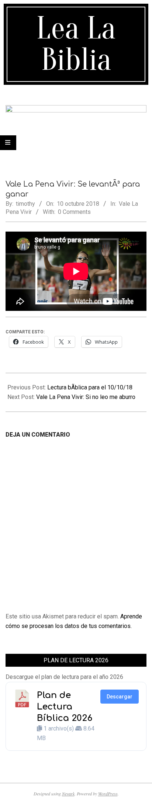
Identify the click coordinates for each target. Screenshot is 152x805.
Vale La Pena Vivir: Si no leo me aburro (85, 396)
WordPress (108, 794)
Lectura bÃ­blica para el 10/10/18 (89, 387)
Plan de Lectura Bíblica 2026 (64, 706)
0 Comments (74, 211)
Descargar (119, 697)
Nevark (68, 794)
